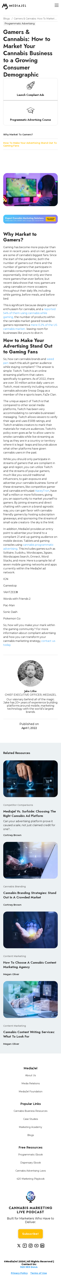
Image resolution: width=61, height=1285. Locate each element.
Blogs (30, 1135)
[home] (14, 6)
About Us (30, 1075)
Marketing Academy (30, 1127)
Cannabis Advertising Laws (30, 1170)
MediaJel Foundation (30, 1091)
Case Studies (30, 1119)
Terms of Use (38, 1273)
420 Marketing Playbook (31, 1178)
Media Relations (30, 1083)
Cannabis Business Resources (30, 1110)
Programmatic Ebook (30, 1154)
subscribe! (30, 1233)
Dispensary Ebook (30, 1162)
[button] (56, 5)
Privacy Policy (19, 1273)
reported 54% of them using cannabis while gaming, (29, 313)
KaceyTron (42, 490)
